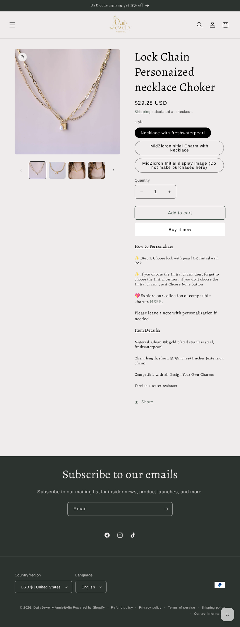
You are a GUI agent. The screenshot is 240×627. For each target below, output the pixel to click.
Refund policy (122, 607)
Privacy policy (150, 607)
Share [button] (147, 401)
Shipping (143, 112)
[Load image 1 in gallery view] (37, 170)
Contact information (209, 613)
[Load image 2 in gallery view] (57, 170)
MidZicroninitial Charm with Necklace (179, 148)
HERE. (156, 301)
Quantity (142, 180)
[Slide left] (21, 170)
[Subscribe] (166, 509)
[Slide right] (113, 170)
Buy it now (180, 229)
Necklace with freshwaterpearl (173, 132)
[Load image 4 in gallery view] (96, 170)
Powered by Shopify (89, 607)
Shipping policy (213, 607)
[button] (12, 24)
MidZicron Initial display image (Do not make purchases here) (179, 165)
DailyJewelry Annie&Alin (52, 607)
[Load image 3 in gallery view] (76, 170)
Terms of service (181, 607)
